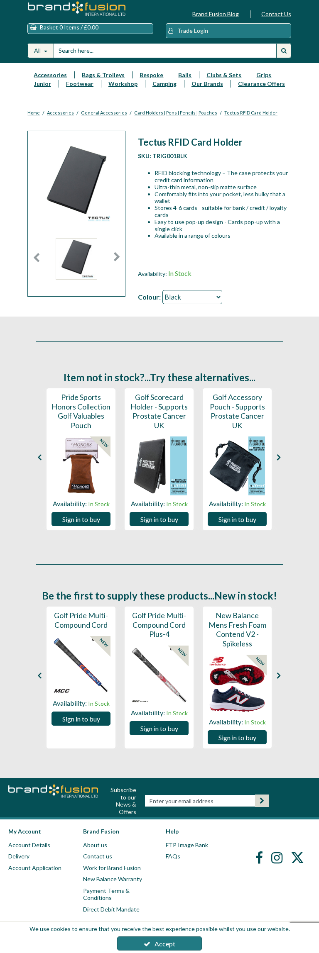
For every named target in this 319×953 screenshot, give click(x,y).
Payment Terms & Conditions (106, 894)
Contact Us (276, 13)
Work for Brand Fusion (112, 867)
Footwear (79, 83)
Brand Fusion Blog (215, 13)
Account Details (29, 844)
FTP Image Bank (187, 844)
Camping (164, 83)
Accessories (50, 74)
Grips (263, 74)
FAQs (173, 856)
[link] (260, 857)
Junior (42, 83)
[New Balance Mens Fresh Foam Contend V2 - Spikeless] (237, 684)
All (38, 50)
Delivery (18, 856)
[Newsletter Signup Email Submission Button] (262, 801)
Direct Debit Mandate (111, 909)
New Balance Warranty (112, 878)
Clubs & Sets (223, 74)
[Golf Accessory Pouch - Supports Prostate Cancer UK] (237, 465)
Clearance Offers (261, 83)
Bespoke (151, 74)
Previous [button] (36, 261)
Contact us (97, 856)
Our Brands (207, 83)
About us (95, 844)
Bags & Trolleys (103, 74)
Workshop (122, 83)
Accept (165, 944)
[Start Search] (283, 50)
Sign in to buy (81, 519)
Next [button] (117, 261)
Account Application (34, 867)
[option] (76, 261)
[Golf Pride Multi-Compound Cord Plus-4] (159, 675)
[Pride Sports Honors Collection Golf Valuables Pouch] (81, 465)
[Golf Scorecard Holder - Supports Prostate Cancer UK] (159, 465)
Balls (184, 74)
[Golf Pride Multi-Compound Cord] (81, 665)
